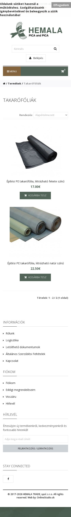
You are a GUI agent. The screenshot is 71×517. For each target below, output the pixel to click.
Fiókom (10, 383)
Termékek (14, 83)
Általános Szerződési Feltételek (25, 354)
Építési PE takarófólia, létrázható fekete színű (35, 181)
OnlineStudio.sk (46, 497)
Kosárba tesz (36, 195)
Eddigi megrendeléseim (20, 390)
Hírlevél (10, 403)
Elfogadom (61, 5)
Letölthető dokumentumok (23, 347)
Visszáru (11, 396)
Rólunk (10, 333)
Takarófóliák (32, 83)
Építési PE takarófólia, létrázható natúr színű (35, 263)
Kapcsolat (12, 361)
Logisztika (12, 340)
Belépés (38, 58)
